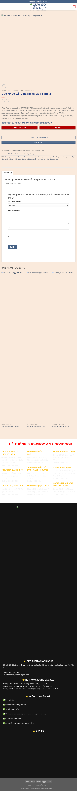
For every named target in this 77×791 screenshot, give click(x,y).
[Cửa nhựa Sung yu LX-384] (13, 347)
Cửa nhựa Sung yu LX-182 (60, 426)
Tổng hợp (31, 785)
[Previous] (1, 351)
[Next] (75, 351)
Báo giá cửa (9, 700)
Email (10, 237)
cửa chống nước (31, 157)
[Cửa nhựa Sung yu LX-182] (63, 347)
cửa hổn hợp (71, 157)
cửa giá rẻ (55, 157)
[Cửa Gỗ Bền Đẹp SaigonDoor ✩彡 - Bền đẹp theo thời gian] (38, 6)
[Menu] (3, 6)
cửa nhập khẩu (16, 159)
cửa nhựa (24, 159)
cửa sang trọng (54, 159)
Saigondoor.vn (51, 788)
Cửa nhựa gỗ (32, 159)
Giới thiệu (39, 785)
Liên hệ (46, 785)
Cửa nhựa (15, 90)
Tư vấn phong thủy (12, 709)
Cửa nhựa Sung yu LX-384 (10, 426)
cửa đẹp (49, 157)
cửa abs (7, 157)
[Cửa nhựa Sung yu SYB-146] (38, 347)
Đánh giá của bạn (14, 201)
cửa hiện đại (62, 157)
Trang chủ (6, 90)
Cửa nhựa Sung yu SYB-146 (36, 426)
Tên (9, 227)
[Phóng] (4, 86)
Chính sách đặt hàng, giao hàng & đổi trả (19, 723)
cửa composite (41, 157)
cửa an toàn (13, 157)
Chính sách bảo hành (13, 718)
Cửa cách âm (22, 157)
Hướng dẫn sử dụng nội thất (15, 705)
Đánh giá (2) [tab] (7, 173)
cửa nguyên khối (6, 159)
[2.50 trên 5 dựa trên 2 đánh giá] (38, 105)
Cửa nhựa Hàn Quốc (43, 159)
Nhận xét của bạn (14, 210)
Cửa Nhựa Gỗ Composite (15, 154)
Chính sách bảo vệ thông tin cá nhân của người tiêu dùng (25, 714)
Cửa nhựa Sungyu (28, 90)
